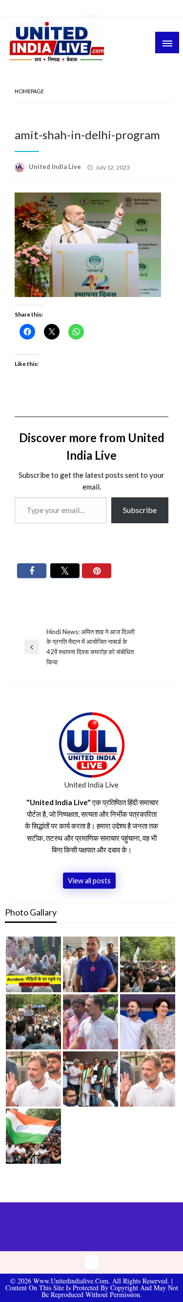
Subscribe (140, 509)
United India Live (55, 167)
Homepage (29, 91)
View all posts (89, 880)
